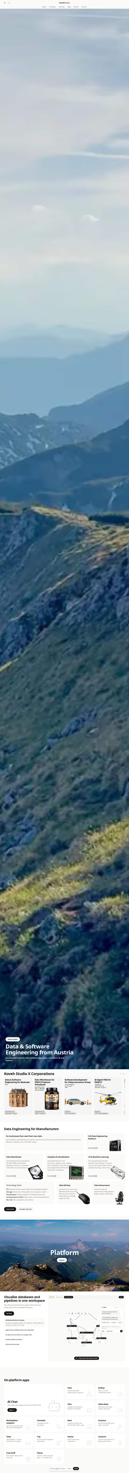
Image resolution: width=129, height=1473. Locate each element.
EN (9, 3)
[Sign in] (124, 2)
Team (44, 7)
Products (52, 7)
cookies (57, 1468)
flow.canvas (59, 1297)
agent (121, 1297)
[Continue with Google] (70, 1260)
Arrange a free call (25, 1209)
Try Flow (9, 1313)
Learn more (10, 1209)
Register (62, 1260)
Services (62, 7)
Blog (69, 7)
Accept (76, 1468)
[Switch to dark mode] (4, 3)
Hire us (84, 7)
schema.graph (68, 1297)
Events (76, 7)
